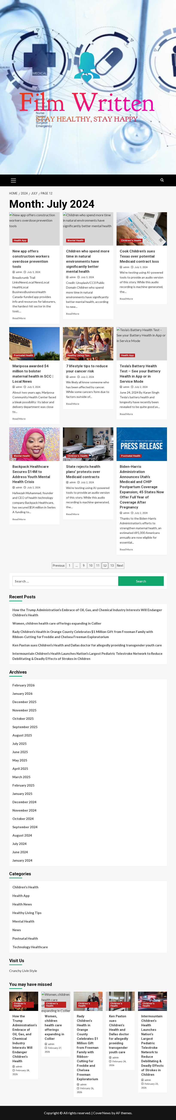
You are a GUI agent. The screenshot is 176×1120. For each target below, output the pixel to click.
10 (91, 565)
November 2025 (24, 710)
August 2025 (22, 735)
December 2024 (24, 802)
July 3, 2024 (33, 272)
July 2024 (19, 844)
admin (19, 272)
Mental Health (75, 240)
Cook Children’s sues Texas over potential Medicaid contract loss (139, 256)
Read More (19, 318)
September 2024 (25, 827)
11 (98, 565)
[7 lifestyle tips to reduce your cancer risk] (88, 344)
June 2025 (20, 752)
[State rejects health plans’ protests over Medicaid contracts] (88, 444)
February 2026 (23, 685)
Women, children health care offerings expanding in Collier (56, 623)
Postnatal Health (23, 355)
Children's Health (131, 240)
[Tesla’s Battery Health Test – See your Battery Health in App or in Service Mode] (142, 344)
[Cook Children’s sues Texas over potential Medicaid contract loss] (142, 229)
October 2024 (23, 819)
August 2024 (22, 835)
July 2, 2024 (87, 377)
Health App (20, 240)
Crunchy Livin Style (23, 971)
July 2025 (19, 743)
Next (120, 565)
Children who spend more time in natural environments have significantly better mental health (87, 261)
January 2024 (22, 860)
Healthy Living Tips (78, 355)
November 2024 (24, 810)
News (16, 930)
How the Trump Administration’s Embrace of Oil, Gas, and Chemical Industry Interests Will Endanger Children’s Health (87, 612)
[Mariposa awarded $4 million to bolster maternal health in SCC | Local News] (34, 344)
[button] (13, 180)
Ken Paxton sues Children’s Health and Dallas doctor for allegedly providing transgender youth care (87, 645)
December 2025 (24, 702)
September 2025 (25, 727)
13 (112, 565)
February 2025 (23, 785)
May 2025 (19, 760)
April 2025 (20, 768)
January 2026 (22, 693)
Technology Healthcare (30, 947)
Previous (59, 565)
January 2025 (22, 794)
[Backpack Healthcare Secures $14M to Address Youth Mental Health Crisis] (34, 444)
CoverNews (102, 1113)
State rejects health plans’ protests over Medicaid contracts (83, 471)
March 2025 (21, 777)
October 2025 (23, 718)
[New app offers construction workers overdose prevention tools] (34, 229)
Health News (22, 904)
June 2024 (20, 852)
